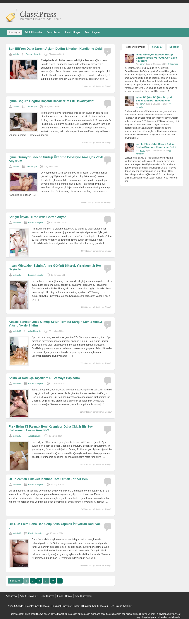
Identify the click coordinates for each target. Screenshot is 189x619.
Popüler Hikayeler (135, 46)
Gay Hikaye (53, 32)
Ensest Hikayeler (33, 54)
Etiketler (174, 46)
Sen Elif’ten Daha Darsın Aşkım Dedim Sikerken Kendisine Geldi (56, 48)
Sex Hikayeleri (93, 32)
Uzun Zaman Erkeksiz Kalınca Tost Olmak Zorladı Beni (49, 479)
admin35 (17, 222)
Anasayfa (14, 32)
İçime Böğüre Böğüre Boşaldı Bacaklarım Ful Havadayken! (51, 101)
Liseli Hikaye (72, 32)
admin (16, 54)
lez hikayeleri (174, 617)
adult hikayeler (173, 614)
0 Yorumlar (173, 64)
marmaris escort (99, 614)
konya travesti (57, 614)
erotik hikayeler (158, 614)
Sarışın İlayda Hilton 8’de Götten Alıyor (37, 217)
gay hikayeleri (144, 617)
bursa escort (71, 614)
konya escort (17, 614)
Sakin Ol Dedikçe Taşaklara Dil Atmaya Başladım (44, 378)
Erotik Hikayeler (35, 533)
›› (59, 580)
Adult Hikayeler (33, 32)
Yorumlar (157, 46)
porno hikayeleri (159, 617)
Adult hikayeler (34, 331)
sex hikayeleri (114, 614)
